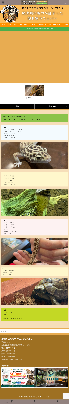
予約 (17, 106)
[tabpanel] (34, 93)
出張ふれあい (51, 106)
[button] (4, 155)
